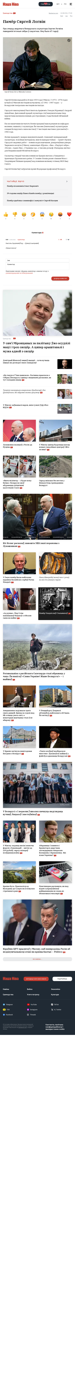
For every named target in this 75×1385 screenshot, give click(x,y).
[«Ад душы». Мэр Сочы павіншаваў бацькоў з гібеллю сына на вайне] (19, 603)
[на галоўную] (11, 4)
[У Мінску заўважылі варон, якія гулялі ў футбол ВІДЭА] (37, 409)
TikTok (56, 1005)
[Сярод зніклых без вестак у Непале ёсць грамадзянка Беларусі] (55, 472)
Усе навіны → (37, 959)
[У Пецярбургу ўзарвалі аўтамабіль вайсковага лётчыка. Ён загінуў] (55, 703)
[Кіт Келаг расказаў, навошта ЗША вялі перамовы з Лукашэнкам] (37, 521)
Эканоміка (55, 989)
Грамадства (7, 339)
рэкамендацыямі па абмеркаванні (19, 273)
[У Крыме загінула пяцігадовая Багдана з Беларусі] (19, 741)
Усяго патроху (33, 994)
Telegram (9, 1005)
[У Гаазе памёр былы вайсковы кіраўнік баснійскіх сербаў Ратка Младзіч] (19, 567)
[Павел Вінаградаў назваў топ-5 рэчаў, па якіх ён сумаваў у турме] (55, 567)
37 (41, 392)
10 (21, 488)
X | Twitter (57, 1010)
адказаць (21, 239)
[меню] (71, 4)
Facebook (9, 1015)
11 (18, 618)
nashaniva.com (22, 1027)
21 (19, 891)
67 (69, 756)
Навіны (6, 989)
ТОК (8, 1010)
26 (64, 952)
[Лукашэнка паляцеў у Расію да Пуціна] (19, 435)
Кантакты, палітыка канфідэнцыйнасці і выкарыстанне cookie (55, 1027)
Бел (58, 4)
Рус (71, 16)
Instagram (33, 1010)
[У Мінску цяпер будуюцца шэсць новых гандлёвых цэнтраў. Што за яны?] (55, 435)
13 (50, 715)
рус (65, 4)
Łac (66, 16)
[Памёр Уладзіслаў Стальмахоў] (55, 603)
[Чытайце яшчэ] (67, 181)
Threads (33, 1015)
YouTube (34, 1005)
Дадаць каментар (60, 278)
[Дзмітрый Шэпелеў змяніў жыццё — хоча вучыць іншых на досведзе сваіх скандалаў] (37, 364)
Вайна (29, 989)
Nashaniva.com (53, 13)
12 (19, 546)
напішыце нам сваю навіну (36, 979)
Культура (55, 994)
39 (23, 380)
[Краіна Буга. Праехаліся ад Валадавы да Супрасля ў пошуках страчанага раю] (19, 878)
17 (12, 720)
